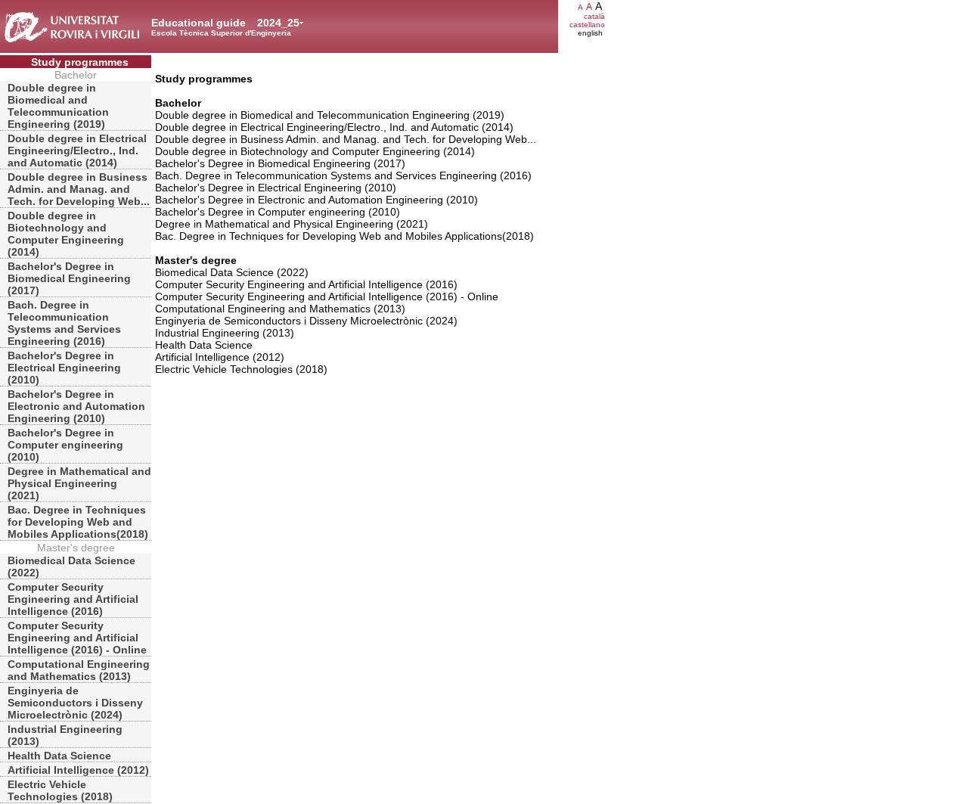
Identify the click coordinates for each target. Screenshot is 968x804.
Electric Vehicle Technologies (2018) (60, 790)
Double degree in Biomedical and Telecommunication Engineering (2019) (58, 106)
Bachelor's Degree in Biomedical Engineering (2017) (69, 278)
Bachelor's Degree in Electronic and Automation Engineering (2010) (76, 406)
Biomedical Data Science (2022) (71, 566)
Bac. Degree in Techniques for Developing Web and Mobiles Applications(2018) (78, 522)
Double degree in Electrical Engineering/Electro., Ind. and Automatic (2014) (77, 150)
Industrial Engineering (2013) (65, 735)
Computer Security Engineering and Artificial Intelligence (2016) (73, 599)
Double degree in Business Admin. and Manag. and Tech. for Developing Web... (79, 189)
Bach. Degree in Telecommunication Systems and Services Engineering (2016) (64, 323)
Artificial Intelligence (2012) (78, 770)
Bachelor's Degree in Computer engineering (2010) (65, 445)
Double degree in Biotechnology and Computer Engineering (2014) (66, 234)
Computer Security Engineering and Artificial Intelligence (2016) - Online (77, 637)
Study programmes (80, 62)
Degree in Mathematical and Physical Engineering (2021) (79, 483)
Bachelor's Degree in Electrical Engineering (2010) (64, 367)
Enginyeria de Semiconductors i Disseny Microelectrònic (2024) (75, 702)
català (594, 16)
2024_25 (278, 23)
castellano (587, 24)
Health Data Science (59, 756)
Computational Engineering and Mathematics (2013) (79, 670)
